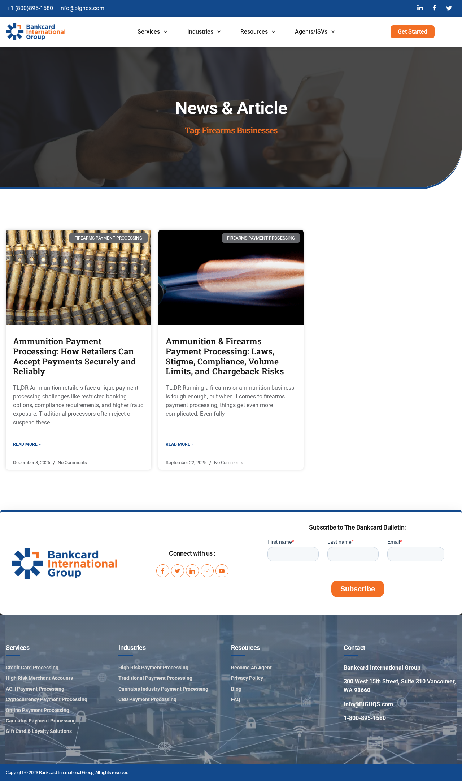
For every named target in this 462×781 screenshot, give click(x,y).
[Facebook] (434, 8)
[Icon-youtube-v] (221, 570)
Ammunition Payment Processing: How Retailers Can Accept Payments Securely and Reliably (74, 356)
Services (149, 31)
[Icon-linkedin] (192, 570)
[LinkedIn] (420, 8)
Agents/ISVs (311, 31)
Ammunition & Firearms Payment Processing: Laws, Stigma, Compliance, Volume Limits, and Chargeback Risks (225, 356)
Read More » (27, 444)
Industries (200, 31)
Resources (254, 31)
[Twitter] (449, 8)
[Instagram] (207, 570)
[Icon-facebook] (162, 570)
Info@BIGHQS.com (368, 704)
